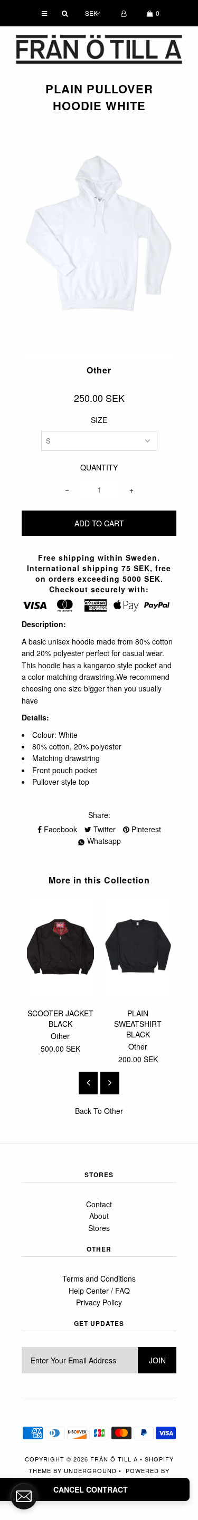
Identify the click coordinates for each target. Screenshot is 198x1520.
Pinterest (145, 829)
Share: (99, 815)
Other (113, 1110)
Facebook (59, 829)
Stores (99, 1228)
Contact (99, 1204)
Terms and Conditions (99, 1278)
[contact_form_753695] (24, 1496)
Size (99, 420)
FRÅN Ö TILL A (114, 1459)
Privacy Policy (99, 1302)
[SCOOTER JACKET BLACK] (60, 993)
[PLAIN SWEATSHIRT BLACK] (138, 993)
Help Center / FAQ (99, 1290)
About (99, 1215)
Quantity (99, 467)
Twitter (103, 829)
